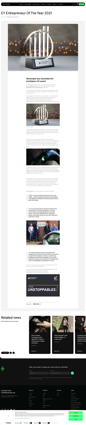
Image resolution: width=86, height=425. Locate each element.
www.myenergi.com (49, 269)
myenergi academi (32, 397)
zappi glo (44, 393)
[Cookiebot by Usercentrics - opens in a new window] (8, 423)
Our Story (31, 393)
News (30, 398)
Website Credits (74, 409)
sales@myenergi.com (8, 393)
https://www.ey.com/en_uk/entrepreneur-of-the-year (37, 272)
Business (49, 4)
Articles (30, 400)
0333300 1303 (6, 391)
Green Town (31, 404)
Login (58, 395)
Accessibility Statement (75, 407)
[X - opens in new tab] (8, 409)
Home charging (28, 4)
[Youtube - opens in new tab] (11, 409)
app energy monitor (46, 405)
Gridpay (30, 402)
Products (21, 4)
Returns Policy (73, 400)
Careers (30, 395)
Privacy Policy (73, 397)
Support (54, 4)
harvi (44, 403)
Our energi (60, 4)
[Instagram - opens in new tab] (5, 409)
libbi (44, 401)
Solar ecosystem (36, 4)
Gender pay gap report (75, 406)
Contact (30, 406)
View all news (6, 352)
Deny (76, 419)
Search (58, 393)
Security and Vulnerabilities (76, 402)
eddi (43, 397)
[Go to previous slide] (11, 353)
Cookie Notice (73, 393)
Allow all (75, 412)
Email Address (52, 370)
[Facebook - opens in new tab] (2, 409)
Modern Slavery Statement (76, 404)
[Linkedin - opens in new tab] (14, 409)
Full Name (30, 370)
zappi (44, 395)
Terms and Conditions (75, 398)
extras (44, 407)
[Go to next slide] (13, 353)
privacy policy (39, 378)
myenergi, (31, 86)
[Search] (73, 4)
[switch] (30, 423)
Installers (43, 4)
